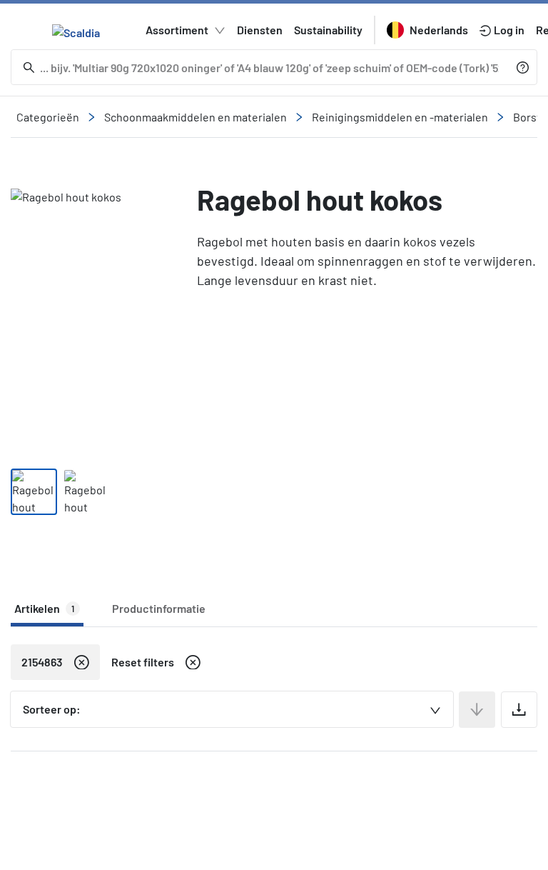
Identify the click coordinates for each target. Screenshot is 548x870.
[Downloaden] (519, 709)
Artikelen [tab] (44, 608)
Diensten (260, 29)
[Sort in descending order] (477, 709)
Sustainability (328, 29)
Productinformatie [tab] (159, 608)
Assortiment (177, 29)
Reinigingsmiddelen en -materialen (400, 117)
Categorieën (47, 117)
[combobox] (232, 709)
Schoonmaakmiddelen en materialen (195, 117)
